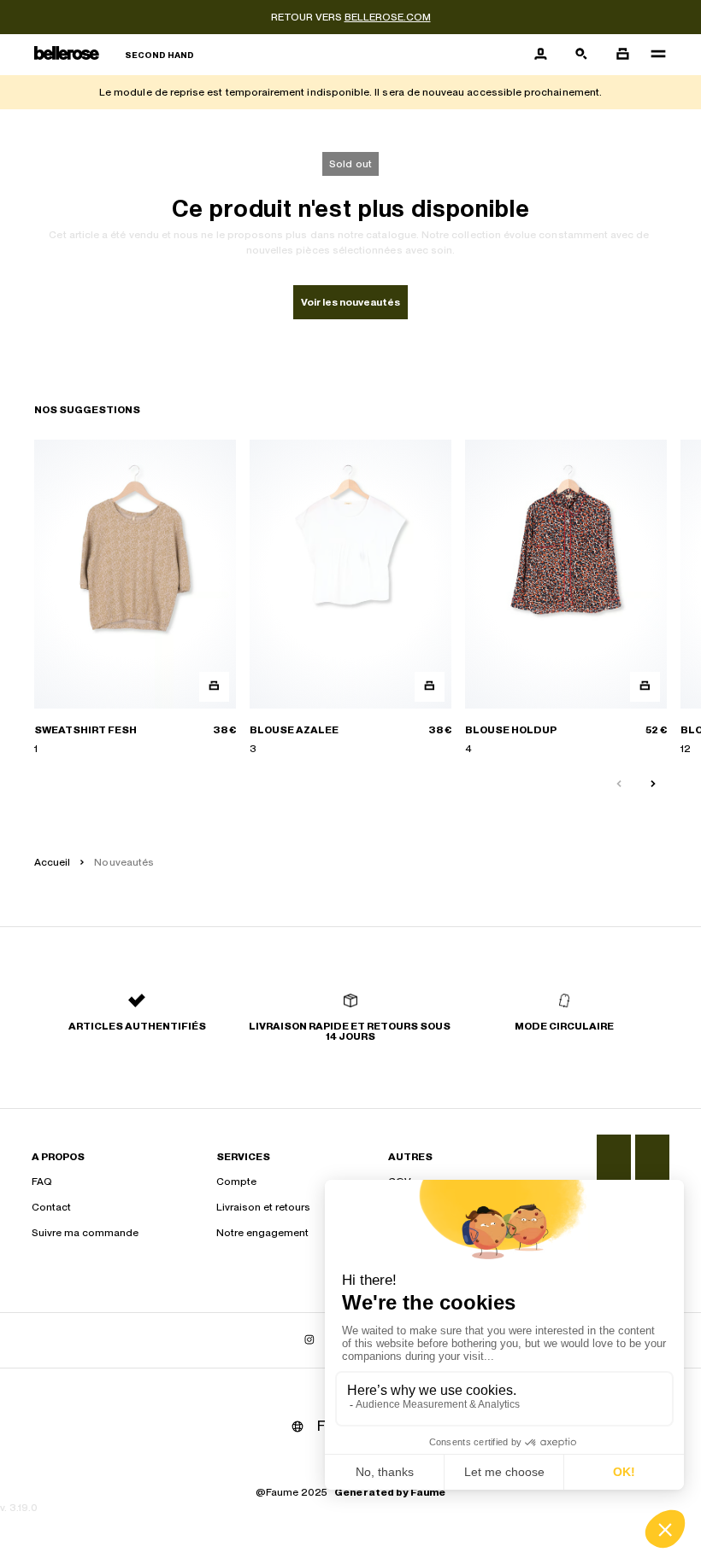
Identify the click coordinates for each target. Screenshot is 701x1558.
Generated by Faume (389, 1492)
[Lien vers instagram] (309, 1340)
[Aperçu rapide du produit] (214, 687)
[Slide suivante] (653, 784)
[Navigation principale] (653, 54)
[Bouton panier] (622, 54)
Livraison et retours (263, 1207)
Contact (51, 1207)
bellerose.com (388, 17)
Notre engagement (262, 1233)
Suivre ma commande (85, 1233)
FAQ (42, 1181)
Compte (236, 1181)
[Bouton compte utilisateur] (540, 54)
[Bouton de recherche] (581, 54)
